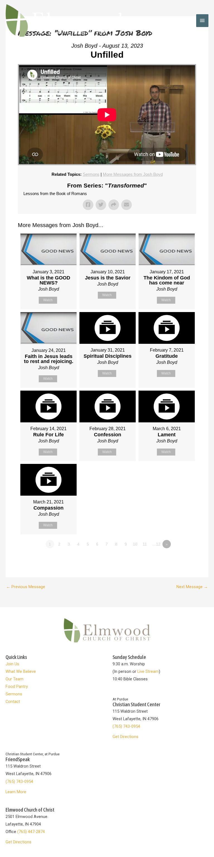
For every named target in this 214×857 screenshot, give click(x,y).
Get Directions (125, 736)
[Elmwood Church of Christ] (64, 20)
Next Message (192, 587)
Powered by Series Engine (175, 559)
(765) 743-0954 (126, 726)
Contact (13, 701)
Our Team (14, 678)
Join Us (12, 663)
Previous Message (25, 587)
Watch (48, 300)
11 (145, 544)
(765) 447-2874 (31, 831)
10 (135, 544)
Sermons (91, 174)
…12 (156, 544)
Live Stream (148, 671)
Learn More (16, 791)
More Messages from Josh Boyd (133, 174)
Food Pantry (17, 686)
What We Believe (21, 671)
